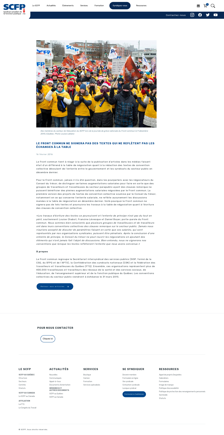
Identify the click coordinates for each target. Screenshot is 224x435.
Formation (87, 382)
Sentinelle (163, 395)
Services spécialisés (91, 385)
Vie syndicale (127, 382)
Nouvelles (53, 375)
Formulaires (164, 382)
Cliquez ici (48, 338)
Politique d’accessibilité (169, 388)
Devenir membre (129, 375)
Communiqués (55, 378)
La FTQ (21, 404)
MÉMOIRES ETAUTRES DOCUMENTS (59, 389)
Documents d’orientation (59, 385)
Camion (86, 378)
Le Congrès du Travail (27, 408)
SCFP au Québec (56, 394)
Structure (23, 378)
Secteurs (22, 382)
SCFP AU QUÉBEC (27, 375)
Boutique (87, 375)
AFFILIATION (24, 401)
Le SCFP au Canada (27, 396)
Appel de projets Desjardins (170, 375)
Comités (22, 385)
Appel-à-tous (55, 382)
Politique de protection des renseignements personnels (182, 392)
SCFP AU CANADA (27, 393)
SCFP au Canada (56, 397)
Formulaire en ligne (130, 378)
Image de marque (166, 385)
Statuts (22, 388)
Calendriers (163, 378)
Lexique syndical (129, 388)
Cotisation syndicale (131, 385)
